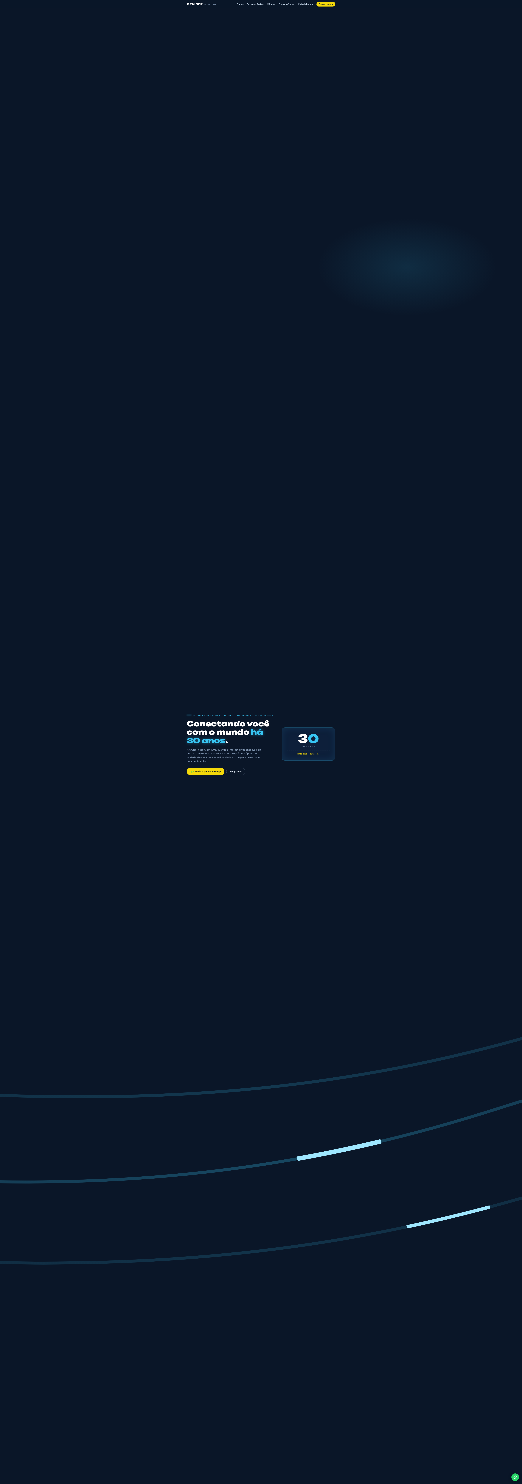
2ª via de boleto (305, 4)
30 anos (271, 4)
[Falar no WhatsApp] (515, 1477)
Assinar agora (326, 4)
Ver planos (236, 771)
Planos (240, 4)
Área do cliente (286, 4)
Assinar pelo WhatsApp (208, 771)
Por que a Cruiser (255, 4)
